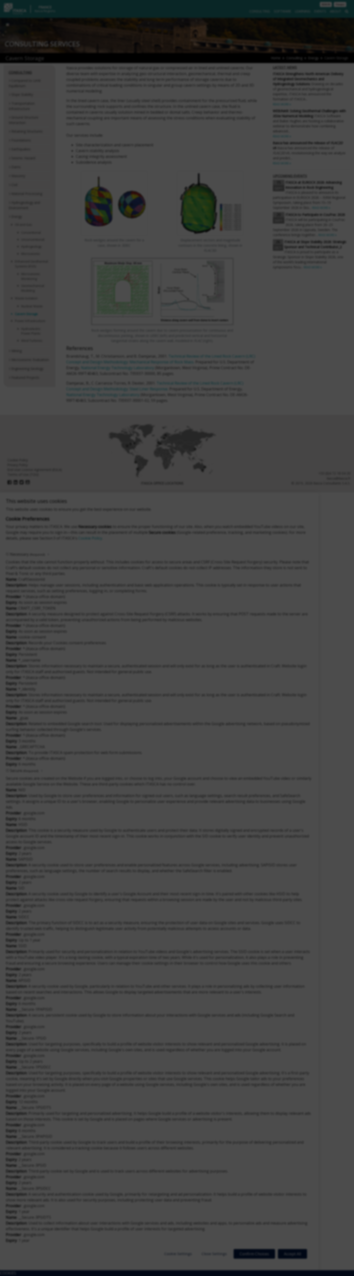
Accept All (292, 1254)
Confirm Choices (254, 1254)
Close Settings (214, 1253)
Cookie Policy (90, 538)
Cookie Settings (178, 1253)
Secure (24, 770)
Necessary (27, 554)
